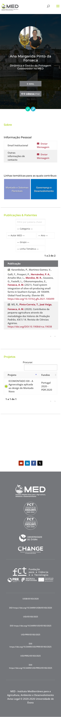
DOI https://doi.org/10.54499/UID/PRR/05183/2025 (30, 645)
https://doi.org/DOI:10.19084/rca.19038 (30, 326)
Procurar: (28, 362)
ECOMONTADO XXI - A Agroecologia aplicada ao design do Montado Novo (21, 386)
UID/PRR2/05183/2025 (30, 655)
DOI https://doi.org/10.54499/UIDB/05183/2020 (30, 607)
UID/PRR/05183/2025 (30, 634)
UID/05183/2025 (30, 616)
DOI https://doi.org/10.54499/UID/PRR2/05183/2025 (30, 666)
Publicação (14, 263)
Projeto (12, 374)
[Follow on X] (39, 463)
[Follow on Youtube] (21, 463)
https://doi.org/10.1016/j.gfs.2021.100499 (31, 298)
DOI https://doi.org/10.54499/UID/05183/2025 (30, 625)
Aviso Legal (13, 698)
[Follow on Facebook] (33, 463)
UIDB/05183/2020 (31, 598)
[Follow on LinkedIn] (27, 463)
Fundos (45, 374)
